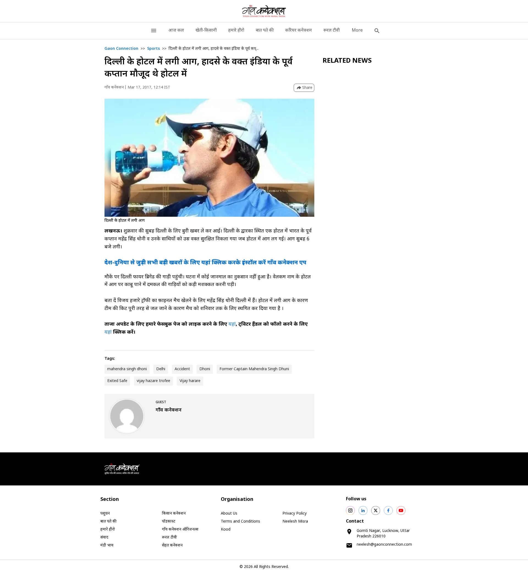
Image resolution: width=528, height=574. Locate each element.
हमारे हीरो (236, 31)
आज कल (176, 31)
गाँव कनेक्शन (114, 87)
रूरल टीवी (331, 31)
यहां (232, 324)
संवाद (104, 537)
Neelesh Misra (295, 521)
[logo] (264, 11)
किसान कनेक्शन (174, 513)
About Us (229, 513)
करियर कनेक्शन (298, 31)
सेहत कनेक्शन (172, 545)
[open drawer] (154, 30)
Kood (225, 529)
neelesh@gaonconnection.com (384, 544)
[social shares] (350, 510)
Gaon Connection (121, 48)
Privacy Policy (294, 513)
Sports (153, 48)
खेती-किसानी (206, 31)
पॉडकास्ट (168, 521)
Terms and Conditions (240, 521)
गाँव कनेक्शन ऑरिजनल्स (180, 529)
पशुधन (105, 513)
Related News (347, 61)
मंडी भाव (106, 545)
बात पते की (265, 31)
